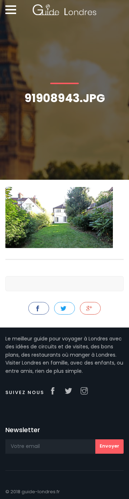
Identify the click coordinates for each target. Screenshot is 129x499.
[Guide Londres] (64, 7)
